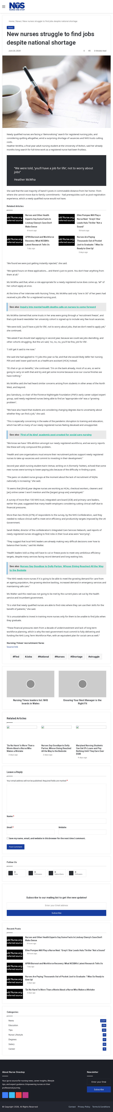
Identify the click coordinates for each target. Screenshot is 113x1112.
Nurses (60, 656)
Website (62, 827)
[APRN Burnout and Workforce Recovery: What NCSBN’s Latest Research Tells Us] (15, 240)
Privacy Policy (84, 1107)
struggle (95, 656)
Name (10, 816)
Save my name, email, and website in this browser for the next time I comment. (47, 838)
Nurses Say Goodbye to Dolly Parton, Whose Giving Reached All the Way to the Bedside (56, 748)
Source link (12, 646)
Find (16, 656)
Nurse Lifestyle (16, 1035)
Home (11, 21)
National (44, 656)
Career (12, 1049)
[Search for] (109, 7)
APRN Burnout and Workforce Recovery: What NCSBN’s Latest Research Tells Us (39, 241)
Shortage (77, 656)
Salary (12, 1044)
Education (13, 1025)
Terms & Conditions (101, 1107)
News (18, 21)
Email (10, 827)
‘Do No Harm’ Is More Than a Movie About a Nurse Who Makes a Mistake (20, 748)
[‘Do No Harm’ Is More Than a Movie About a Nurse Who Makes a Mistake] (22, 734)
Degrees (12, 1039)
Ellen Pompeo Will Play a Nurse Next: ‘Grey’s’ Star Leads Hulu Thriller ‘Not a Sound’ (65, 950)
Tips (11, 1030)
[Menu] (3, 7)
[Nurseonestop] (17, 6)
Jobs (29, 656)
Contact (72, 1107)
